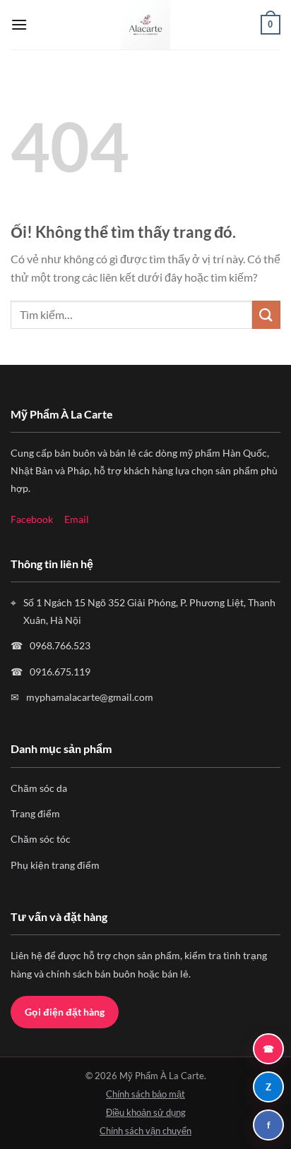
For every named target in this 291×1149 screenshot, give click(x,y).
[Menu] (19, 24)
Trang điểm (35, 813)
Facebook (32, 519)
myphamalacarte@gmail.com (89, 697)
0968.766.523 (60, 645)
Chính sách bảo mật (145, 1094)
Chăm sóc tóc (41, 839)
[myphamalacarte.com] (145, 24)
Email (76, 519)
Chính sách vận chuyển (145, 1130)
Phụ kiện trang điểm (55, 865)
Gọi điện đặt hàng (65, 1012)
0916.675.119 (60, 672)
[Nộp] (266, 314)
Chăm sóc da (39, 788)
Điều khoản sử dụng (146, 1112)
